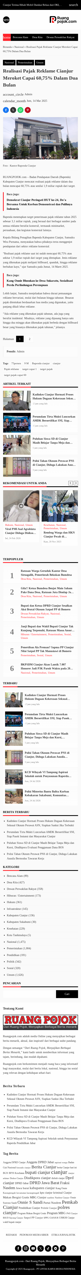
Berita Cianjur (43, 1167)
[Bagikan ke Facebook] (6, 110)
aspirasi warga (61, 1162)
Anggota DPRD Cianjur (14, 1162)
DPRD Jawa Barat (44, 1183)
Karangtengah (9, 1193)
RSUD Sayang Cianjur (13, 1218)
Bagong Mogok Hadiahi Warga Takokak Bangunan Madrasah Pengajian (60, 543)
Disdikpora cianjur (37, 1178)
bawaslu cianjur (24, 1167)
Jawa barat (22, 1188)
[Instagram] (25, 1248)
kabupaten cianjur (42, 1188)
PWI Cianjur (72, 1213)
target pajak (46, 369)
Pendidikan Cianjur (29, 1207)
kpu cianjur (46, 1192)
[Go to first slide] (76, 483)
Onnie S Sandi (30, 1202)
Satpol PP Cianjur (33, 1217)
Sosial (47, 535)
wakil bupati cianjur (12, 1222)
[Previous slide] (70, 483)
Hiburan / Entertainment (34, 634)
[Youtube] (33, 1248)
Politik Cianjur (49, 1207)
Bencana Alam (20, 37)
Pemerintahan (25, 62)
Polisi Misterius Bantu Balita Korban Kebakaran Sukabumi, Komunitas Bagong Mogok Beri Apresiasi (47, 795)
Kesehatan (12, 928)
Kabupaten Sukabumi (19, 921)
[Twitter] (40, 1248)
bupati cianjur (37, 1172)
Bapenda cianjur (41, 363)
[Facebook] (18, 1248)
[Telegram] (55, 1248)
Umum (39, 62)
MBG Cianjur (38, 1197)
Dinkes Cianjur (16, 1178)
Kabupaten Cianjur (17, 915)
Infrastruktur (50, 532)
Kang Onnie (61, 1188)
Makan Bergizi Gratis (16, 1197)
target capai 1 (29, 369)
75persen (16, 363)
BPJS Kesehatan (16, 1173)
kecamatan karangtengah (28, 1193)
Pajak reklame (11, 369)
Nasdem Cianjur (62, 1197)
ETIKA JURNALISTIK (63, 1235)
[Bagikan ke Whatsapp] (20, 110)
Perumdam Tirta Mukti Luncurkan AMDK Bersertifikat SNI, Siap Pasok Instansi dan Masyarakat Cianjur (47, 718)
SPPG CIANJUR (51, 1218)
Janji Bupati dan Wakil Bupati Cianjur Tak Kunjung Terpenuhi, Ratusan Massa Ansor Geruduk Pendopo (47, 630)
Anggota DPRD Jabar (40, 1162)
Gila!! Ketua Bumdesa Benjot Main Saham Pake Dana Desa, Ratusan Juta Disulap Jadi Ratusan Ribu (47, 592)
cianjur (56, 363)
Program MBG (56, 1213)
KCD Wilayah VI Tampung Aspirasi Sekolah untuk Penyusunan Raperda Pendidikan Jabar (47, 776)
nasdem (50, 1197)
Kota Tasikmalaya (17, 935)
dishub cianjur (58, 1178)
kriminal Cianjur (62, 1192)
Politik (10, 961)
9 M (26, 363)
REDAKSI (11, 1235)
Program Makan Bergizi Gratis (31, 1213)
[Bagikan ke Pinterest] (28, 110)
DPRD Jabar (22, 1183)
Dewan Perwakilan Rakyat (61, 37)
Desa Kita (37, 37)
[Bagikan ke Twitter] (13, 110)
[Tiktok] (48, 1248)
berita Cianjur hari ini (67, 1167)
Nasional (9, 62)
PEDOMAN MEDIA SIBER (34, 1235)
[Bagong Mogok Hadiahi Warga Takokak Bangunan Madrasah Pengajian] (60, 506)
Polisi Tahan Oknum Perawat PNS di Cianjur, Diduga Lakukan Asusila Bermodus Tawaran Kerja (54, 464)
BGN (5, 1173)
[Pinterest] (63, 1248)
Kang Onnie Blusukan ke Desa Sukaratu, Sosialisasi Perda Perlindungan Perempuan (40, 283)
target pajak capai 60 (15, 375)
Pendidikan (13, 955)
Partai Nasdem (52, 1202)
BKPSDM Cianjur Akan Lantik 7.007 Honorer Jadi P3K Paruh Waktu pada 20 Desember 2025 (45, 668)
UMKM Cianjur (67, 1217)
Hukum (11, 902)
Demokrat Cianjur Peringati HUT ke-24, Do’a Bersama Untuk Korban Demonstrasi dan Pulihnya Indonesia (39, 204)
